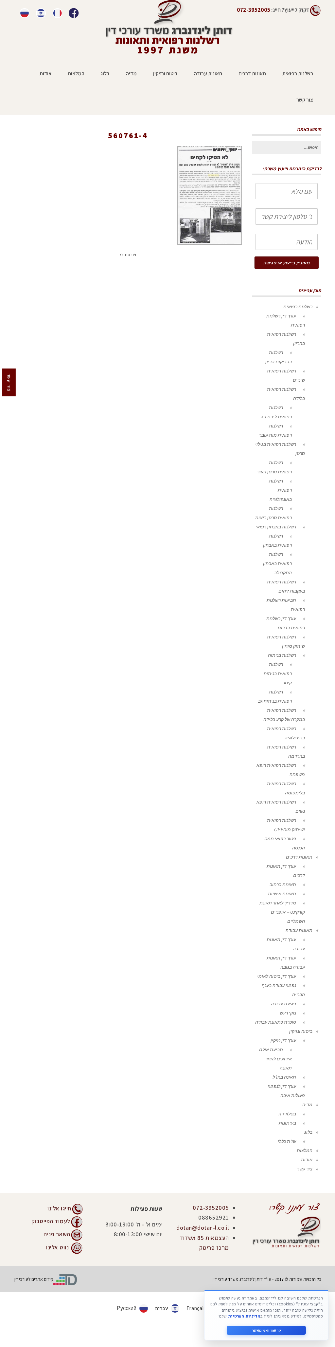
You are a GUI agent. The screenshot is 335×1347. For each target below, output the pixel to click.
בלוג (308, 1132)
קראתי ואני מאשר (266, 1330)
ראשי (238, 145)
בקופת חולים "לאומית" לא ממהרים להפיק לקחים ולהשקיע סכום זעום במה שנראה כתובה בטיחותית (112, 145)
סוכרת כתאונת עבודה (275, 1022)
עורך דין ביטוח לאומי (276, 976)
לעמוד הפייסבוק (50, 1220)
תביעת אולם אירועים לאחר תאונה (275, 1058)
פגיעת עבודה (283, 1003)
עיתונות (219, 145)
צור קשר (304, 1169)
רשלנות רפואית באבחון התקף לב (277, 563)
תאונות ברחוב (283, 884)
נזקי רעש (288, 1013)
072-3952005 (211, 1207)
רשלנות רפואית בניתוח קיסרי (278, 673)
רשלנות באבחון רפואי (276, 526)
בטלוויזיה (287, 1113)
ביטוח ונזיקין (300, 1031)
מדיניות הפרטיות (244, 1316)
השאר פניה (57, 1234)
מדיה (307, 1104)
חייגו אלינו (59, 1208)
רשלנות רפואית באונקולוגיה (280, 490)
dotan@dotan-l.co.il (202, 1227)
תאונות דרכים (299, 857)
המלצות (304, 1150)
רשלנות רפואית (297, 306)
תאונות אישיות (282, 893)
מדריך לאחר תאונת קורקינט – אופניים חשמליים (282, 912)
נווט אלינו (57, 1247)
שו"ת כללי (287, 1141)
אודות (306, 1159)
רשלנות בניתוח (282, 655)
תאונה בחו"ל (284, 1077)
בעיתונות (287, 1123)
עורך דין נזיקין (283, 1040)
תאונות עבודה (299, 930)
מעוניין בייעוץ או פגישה (286, 262)
